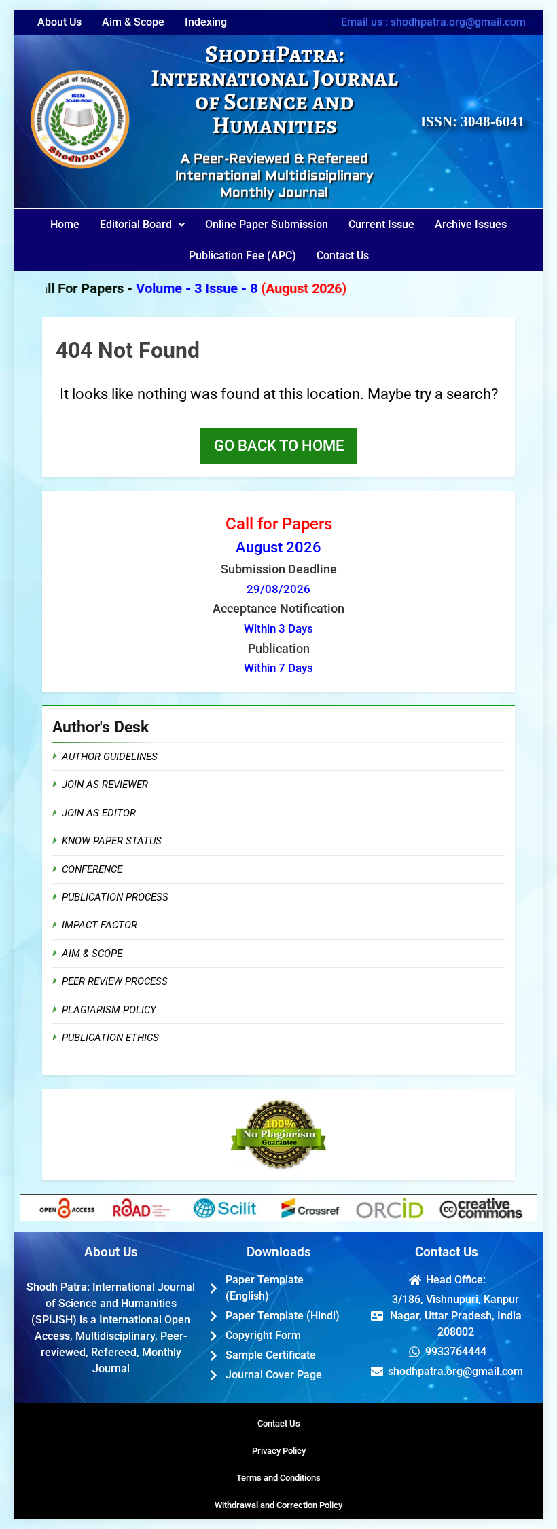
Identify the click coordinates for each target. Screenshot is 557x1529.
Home (64, 224)
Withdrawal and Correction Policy (278, 1505)
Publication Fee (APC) (242, 255)
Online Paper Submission (266, 224)
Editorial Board (136, 224)
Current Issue (381, 224)
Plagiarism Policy (109, 1010)
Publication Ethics (110, 1038)
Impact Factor (99, 925)
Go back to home (279, 445)
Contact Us (343, 255)
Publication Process (115, 897)
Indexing (206, 22)
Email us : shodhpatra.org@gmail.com (433, 22)
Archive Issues (471, 224)
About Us (59, 22)
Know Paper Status (112, 841)
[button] (142, 224)
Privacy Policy (279, 1451)
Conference (92, 869)
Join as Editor (99, 813)
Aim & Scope (133, 22)
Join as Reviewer (105, 784)
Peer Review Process (115, 981)
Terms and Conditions (278, 1478)
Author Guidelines (110, 757)
